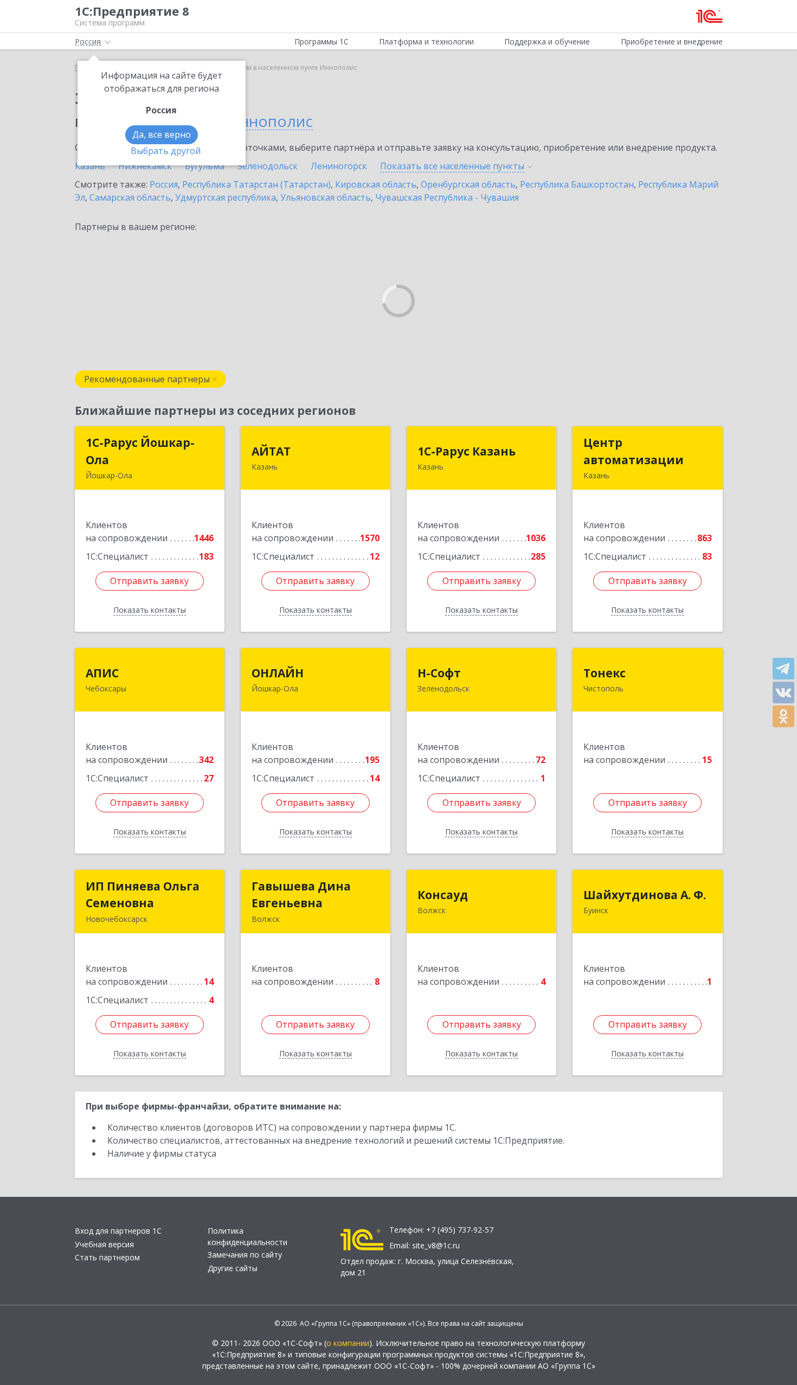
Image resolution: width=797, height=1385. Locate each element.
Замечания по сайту (245, 1254)
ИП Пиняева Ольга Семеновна (143, 895)
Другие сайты (233, 1268)
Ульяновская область (325, 197)
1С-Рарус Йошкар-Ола (140, 451)
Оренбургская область (468, 184)
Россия (164, 184)
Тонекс (604, 673)
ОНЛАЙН (278, 673)
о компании (347, 1343)
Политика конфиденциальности (247, 1236)
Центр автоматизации (633, 451)
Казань (90, 166)
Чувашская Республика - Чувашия (447, 197)
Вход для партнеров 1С (118, 1231)
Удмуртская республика (225, 197)
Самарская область (130, 197)
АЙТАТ (271, 451)
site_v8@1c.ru (436, 1245)
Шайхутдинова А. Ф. (644, 894)
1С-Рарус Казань (466, 451)
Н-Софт (439, 673)
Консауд (442, 894)
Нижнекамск (145, 166)
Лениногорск (339, 166)
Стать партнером (107, 1257)
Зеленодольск (267, 166)
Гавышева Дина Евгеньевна (301, 895)
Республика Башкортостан (577, 184)
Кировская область (375, 184)
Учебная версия (104, 1244)
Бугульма (204, 166)
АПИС (102, 673)
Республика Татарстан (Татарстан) (256, 184)
